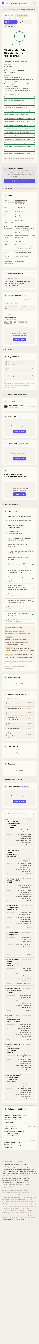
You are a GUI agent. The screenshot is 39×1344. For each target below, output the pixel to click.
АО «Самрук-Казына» (11, 86)
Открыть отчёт (19, 339)
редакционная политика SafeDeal (13, 1219)
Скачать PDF (12, 22)
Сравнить (11, 26)
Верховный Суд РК (10, 82)
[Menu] (35, 3)
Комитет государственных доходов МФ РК (18, 80)
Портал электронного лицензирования (17, 90)
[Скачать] (33, 273)
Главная (4, 10)
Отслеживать (26, 22)
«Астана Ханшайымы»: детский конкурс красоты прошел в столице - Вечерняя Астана (14, 1132)
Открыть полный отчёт (19, 181)
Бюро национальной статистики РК (16, 88)
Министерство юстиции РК (13, 77)
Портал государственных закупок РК (16, 84)
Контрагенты (14, 10)
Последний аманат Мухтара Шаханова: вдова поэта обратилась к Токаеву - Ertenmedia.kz (15, 1118)
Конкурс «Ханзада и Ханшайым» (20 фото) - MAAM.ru (12, 1144)
